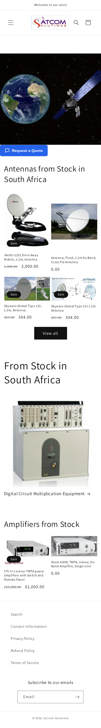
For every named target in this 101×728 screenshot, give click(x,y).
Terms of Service (25, 662)
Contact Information (29, 626)
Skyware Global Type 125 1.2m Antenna (73, 308)
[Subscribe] (77, 697)
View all (50, 333)
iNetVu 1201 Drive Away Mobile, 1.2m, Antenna (21, 257)
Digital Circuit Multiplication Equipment (44, 494)
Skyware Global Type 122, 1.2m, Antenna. (23, 308)
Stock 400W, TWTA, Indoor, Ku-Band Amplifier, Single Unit (73, 564)
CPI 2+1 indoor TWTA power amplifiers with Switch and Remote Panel (24, 575)
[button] (11, 22)
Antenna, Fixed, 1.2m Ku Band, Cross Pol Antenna (73, 260)
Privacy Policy (22, 638)
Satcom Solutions (56, 718)
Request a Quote (27, 150)
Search (17, 614)
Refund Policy (23, 650)
